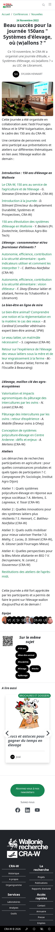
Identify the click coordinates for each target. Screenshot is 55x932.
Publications (41, 882)
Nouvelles (37, 14)
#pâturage (23, 675)
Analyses (13, 907)
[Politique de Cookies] (34, 929)
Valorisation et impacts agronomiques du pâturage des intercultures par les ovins (24, 398)
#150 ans (22, 648)
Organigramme (14, 885)
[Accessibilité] (42, 929)
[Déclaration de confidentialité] (26, 929)
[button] (5, 99)
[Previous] (7, 733)
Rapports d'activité (41, 888)
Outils (14, 913)
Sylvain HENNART (31, 74)
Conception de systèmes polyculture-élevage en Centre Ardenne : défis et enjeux (23, 435)
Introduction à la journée (19, 201)
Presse (41, 917)
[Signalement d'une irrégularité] (49, 929)
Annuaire (41, 911)
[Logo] (27, 848)
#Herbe (35, 668)
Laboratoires (13, 901)
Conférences (20, 14)
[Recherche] (43, 5)
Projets (41, 877)
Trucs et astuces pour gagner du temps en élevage (26, 741)
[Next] (47, 733)
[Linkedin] (27, 810)
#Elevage (22, 668)
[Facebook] (17, 810)
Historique (13, 873)
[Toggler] (50, 4)
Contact (41, 905)
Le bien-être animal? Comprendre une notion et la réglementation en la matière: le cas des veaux (26, 316)
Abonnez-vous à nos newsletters (27, 790)
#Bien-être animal (26, 655)
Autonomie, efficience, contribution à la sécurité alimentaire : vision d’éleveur (27, 284)
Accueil (6, 14)
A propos (13, 879)
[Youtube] (37, 810)
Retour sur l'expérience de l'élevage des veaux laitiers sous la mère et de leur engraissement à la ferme (27, 353)
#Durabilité (23, 662)
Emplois (41, 923)
